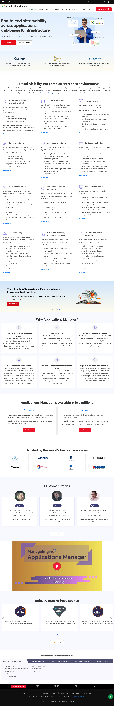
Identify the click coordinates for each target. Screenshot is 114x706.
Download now (8, 43)
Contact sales (55, 697)
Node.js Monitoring (10, 676)
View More (58, 642)
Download (102, 9)
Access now (56, 70)
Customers (83, 9)
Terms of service (43, 693)
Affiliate (96, 1)
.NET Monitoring (9, 674)
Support (92, 9)
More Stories (58, 534)
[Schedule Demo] (110, 696)
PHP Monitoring (36, 669)
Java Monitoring (9, 671)
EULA (32, 693)
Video (20, 506)
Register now (13, 305)
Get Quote (55, 9)
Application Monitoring (12, 666)
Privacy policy (76, 693)
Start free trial (29, 430)
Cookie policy (88, 693)
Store (85, 1)
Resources (72, 9)
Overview (32, 9)
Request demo (24, 43)
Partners (90, 1)
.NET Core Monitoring (38, 671)
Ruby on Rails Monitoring (39, 666)
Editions (64, 9)
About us (24, 693)
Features (41, 9)
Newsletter (44, 697)
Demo (48, 9)
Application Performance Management (16, 669)
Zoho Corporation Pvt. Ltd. (53, 701)
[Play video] (57, 567)
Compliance (64, 693)
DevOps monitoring (88, 336)
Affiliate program (32, 697)
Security (54, 693)
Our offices (67, 697)
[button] (52, 310)
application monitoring (45, 93)
